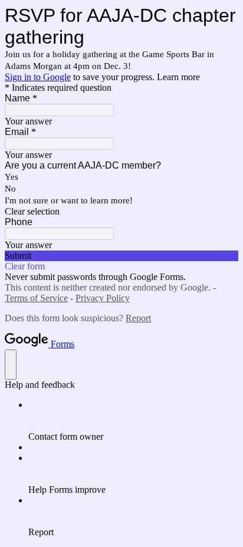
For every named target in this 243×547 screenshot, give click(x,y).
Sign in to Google (38, 77)
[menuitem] (133, 421)
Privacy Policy (102, 298)
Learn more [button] (178, 77)
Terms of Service (36, 298)
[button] (121, 211)
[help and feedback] (11, 365)
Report (138, 318)
